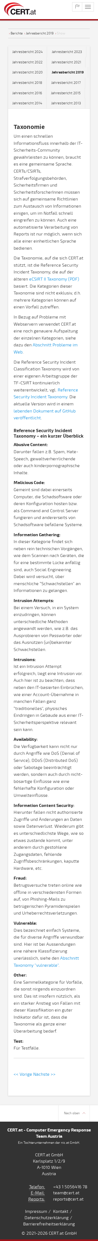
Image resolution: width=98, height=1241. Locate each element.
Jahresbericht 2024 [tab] (27, 52)
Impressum (36, 1211)
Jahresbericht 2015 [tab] (66, 93)
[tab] (68, 72)
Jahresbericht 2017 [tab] (66, 83)
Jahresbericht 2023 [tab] (67, 52)
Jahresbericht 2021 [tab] (66, 62)
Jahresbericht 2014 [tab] (27, 103)
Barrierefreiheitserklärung (49, 1224)
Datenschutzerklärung (46, 1218)
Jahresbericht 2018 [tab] (27, 83)
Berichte (17, 33)
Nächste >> (44, 1074)
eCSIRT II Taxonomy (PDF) (54, 279)
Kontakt (60, 1211)
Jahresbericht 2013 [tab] (66, 103)
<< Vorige (23, 1074)
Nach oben (72, 1113)
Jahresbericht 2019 (40, 33)
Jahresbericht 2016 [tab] (27, 93)
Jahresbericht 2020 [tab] (27, 72)
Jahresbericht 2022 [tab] (27, 62)
